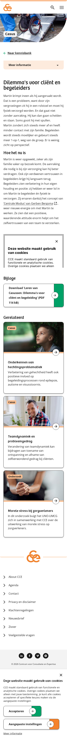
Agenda (13, 585)
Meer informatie (12, 733)
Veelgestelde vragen (22, 635)
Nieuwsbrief (16, 618)
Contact (14, 593)
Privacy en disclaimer (22, 602)
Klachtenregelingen (21, 610)
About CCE (15, 577)
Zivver (12, 627)
